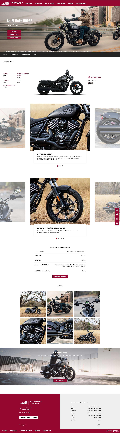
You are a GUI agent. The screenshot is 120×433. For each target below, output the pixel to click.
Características (14, 55)
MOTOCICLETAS (38, 4)
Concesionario (28, 4)
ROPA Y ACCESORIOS (49, 4)
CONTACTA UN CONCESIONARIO (29, 417)
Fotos (35, 55)
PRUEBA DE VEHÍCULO (14, 35)
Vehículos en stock (81, 4)
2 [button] (60, 166)
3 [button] (62, 166)
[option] (60, 134)
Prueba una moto (47, 431)
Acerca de (70, 4)
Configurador (14, 32)
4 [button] (63, 238)
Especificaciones (26, 55)
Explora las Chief (60, 380)
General (5, 55)
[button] (7, 135)
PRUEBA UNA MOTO (61, 4)
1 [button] (57, 166)
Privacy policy (22, 425)
